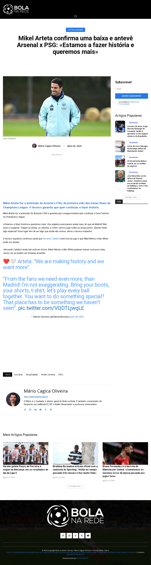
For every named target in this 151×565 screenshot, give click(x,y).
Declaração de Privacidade (60, 552)
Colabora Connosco (128, 552)
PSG (60, 374)
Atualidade (75, 30)
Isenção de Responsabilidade (83, 552)
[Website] (51, 409)
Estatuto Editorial (25, 552)
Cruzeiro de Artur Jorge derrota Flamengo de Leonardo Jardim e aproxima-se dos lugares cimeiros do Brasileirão (137, 131)
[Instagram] (30, 409)
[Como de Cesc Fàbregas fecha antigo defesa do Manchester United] (120, 146)
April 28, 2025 (76, 316)
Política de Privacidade (129, 103)
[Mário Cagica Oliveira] (34, 146)
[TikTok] (75, 535)
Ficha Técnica (11, 552)
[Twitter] (46, 409)
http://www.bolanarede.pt (36, 397)
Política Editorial (103, 552)
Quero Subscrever (131, 96)
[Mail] (40, 409)
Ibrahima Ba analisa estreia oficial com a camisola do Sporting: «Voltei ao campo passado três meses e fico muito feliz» (75, 469)
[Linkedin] (35, 409)
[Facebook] (25, 409)
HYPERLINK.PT (82, 558)
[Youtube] (88, 535)
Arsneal (18, 374)
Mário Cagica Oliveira (49, 145)
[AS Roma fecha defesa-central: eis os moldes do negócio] (120, 161)
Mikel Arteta (48, 374)
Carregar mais (131, 197)
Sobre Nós (115, 552)
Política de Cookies (40, 552)
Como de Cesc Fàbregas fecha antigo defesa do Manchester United (137, 148)
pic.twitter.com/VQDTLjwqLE (51, 308)
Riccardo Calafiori (51, 238)
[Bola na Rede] (16, 9)
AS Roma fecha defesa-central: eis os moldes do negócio (137, 163)
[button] (75, 16)
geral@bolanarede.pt (75, 554)
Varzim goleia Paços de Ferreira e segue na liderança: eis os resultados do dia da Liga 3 (25, 469)
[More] (142, 63)
